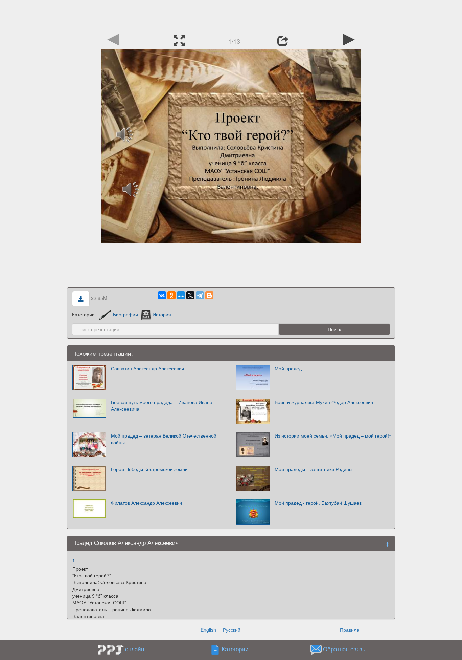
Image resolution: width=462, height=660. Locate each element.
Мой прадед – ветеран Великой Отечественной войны (163, 439)
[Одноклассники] (171, 295)
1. (74, 560)
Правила (349, 629)
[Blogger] (209, 295)
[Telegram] (200, 295)
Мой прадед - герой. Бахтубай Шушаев (318, 502)
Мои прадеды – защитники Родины (313, 469)
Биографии (125, 314)
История (162, 314)
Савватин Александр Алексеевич (147, 368)
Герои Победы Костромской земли (149, 469)
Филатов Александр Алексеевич (146, 502)
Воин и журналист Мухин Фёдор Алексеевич (324, 402)
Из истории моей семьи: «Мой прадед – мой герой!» (333, 435)
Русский (231, 629)
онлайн (134, 649)
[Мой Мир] (181, 295)
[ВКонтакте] (162, 295)
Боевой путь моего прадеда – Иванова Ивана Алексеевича (161, 405)
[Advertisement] (231, 15)
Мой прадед (288, 368)
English (208, 629)
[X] (190, 295)
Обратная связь (344, 649)
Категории (235, 649)
